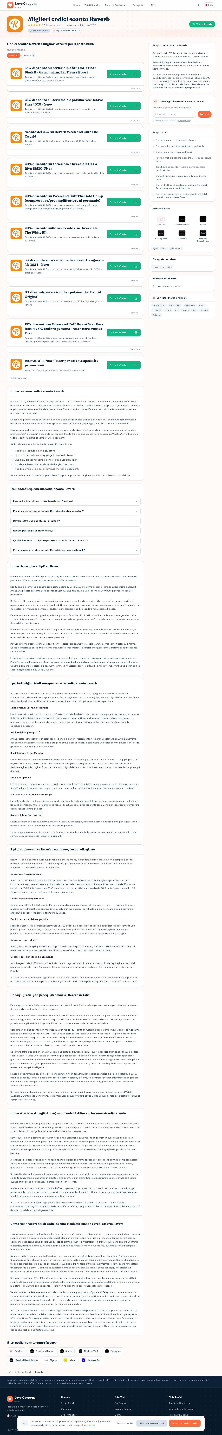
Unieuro (204, 310)
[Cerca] (198, 5)
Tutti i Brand (91, 5)
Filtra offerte (16, 50)
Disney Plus (189, 305)
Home (76, 5)
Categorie (137, 5)
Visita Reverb (204, 24)
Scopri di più (88, 1425)
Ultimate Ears (176, 248)
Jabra (164, 248)
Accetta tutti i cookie (184, 1423)
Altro (153, 5)
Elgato (155, 248)
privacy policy (184, 120)
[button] (13, 55)
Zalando (157, 315)
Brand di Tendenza (115, 5)
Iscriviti (204, 114)
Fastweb (157, 310)
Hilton (168, 310)
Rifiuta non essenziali (152, 1423)
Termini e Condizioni (179, 1403)
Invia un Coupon (123, 1408)
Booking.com (159, 305)
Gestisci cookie (125, 1423)
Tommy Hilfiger (189, 310)
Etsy (201, 305)
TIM (176, 310)
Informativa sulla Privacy (182, 1408)
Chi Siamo (120, 1403)
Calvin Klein (174, 305)
